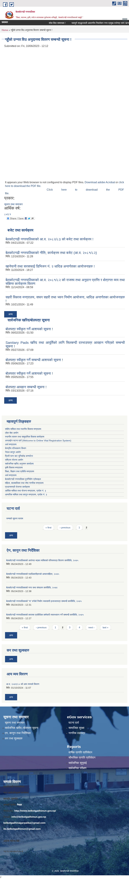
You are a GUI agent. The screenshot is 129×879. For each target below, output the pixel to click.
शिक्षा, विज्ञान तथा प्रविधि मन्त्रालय (20, 471)
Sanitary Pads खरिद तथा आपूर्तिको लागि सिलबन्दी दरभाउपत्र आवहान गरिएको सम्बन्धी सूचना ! (65, 344)
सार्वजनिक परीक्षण (77, 768)
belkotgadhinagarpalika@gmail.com (24, 822)
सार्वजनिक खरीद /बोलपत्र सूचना (21, 727)
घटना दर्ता (74, 722)
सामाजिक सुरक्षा (76, 727)
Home (5, 30)
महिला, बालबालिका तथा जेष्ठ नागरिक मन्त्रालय (25, 483)
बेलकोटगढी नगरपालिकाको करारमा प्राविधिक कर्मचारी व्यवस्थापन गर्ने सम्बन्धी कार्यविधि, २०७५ (45, 614)
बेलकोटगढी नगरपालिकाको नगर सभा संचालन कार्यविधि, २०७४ (31, 587)
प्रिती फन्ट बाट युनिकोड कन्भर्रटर (19, 456)
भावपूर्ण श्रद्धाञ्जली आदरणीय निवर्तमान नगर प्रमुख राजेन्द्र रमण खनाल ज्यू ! (96, 23)
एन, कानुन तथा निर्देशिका (18, 733)
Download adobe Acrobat (100, 182)
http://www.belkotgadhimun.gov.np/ (35, 810)
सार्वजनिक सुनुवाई (78, 763)
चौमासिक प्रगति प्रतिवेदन (82, 757)
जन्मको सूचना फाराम (14, 518)
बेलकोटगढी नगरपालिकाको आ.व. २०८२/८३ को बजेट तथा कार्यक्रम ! (49, 239)
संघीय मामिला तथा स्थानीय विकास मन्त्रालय (23, 429)
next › (91, 627)
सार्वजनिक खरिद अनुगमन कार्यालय (19, 463)
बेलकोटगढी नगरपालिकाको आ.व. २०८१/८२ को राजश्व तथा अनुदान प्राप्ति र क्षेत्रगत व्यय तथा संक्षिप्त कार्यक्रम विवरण (65, 281)
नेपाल (19, 804)
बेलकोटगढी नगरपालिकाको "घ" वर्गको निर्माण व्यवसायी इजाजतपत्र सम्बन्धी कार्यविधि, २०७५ (44, 601)
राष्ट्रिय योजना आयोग (14, 459)
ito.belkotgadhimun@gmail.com (22, 828)
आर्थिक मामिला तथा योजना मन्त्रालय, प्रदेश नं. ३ (25, 490)
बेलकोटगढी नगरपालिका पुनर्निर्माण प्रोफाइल (23, 479)
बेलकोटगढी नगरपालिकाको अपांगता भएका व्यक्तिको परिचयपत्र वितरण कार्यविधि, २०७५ (42, 560)
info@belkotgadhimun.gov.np (28, 816)
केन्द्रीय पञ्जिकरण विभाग (15, 448)
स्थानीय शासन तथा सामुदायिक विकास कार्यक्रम (24, 436)
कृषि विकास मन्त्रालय (14, 467)
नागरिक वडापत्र (77, 733)
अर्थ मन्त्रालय (10, 444)
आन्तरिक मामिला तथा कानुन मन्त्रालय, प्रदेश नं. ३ (26, 494)
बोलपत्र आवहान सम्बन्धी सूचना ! (26, 387)
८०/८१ (7, 214)
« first (48, 527)
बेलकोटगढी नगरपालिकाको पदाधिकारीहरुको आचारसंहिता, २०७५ (32, 574)
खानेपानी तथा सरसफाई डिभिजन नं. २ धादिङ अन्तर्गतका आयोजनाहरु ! (50, 266)
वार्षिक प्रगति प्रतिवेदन (80, 752)
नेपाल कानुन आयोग (13, 452)
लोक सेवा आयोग (11, 432)
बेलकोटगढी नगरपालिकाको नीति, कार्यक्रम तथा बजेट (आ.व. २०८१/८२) (51, 253)
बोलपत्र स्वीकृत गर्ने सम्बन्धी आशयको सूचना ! (34, 360)
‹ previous (65, 527)
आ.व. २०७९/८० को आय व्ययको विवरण (22, 684)
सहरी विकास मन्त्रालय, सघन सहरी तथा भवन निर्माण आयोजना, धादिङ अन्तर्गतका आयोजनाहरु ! (65, 299)
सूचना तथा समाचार (13, 204)
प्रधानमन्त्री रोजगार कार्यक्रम (18, 486)
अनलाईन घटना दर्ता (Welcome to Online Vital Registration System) (38, 440)
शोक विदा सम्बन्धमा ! (50, 23)
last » (105, 627)
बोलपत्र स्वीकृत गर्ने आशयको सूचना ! (29, 329)
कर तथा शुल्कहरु (14, 738)
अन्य (10, 314)
